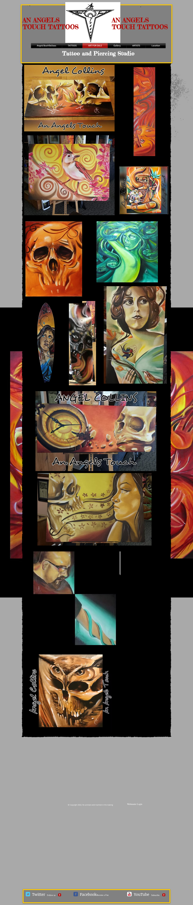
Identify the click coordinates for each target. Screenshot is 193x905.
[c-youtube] (129, 894)
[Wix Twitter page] (28, 894)
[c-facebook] (75, 894)
